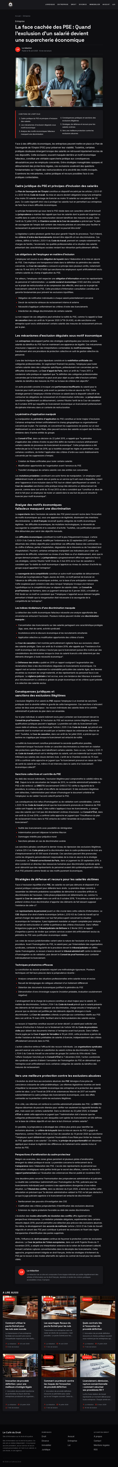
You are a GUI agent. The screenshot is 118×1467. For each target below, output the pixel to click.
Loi (113, 4)
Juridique (50, 4)
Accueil (18, 16)
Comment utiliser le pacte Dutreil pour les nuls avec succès (15, 1326)
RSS (96, 1449)
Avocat (106, 4)
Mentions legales (102, 1445)
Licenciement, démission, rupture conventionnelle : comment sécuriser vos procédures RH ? (95, 1385)
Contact (97, 1441)
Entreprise (63, 4)
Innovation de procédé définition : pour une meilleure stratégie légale (18, 1383)
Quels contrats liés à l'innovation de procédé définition (92, 1326)
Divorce (83, 4)
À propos (46, 1280)
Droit (74, 4)
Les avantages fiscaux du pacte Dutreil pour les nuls (57, 1324)
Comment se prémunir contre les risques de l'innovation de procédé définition (59, 1383)
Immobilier (94, 4)
